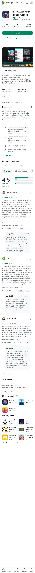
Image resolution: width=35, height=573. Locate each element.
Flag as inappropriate (11, 443)
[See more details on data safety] (9, 155)
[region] (17, 25)
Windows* (27, 91)
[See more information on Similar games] (31, 415)
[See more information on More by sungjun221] (31, 396)
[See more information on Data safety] (31, 107)
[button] (20, 26)
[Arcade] (6, 96)
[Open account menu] (31, 2)
